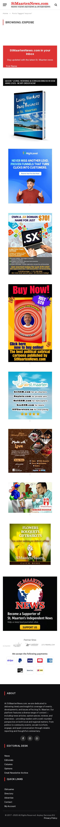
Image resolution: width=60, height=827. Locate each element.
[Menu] (5, 4)
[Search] (55, 4)
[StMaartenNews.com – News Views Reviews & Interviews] (30, 4)
